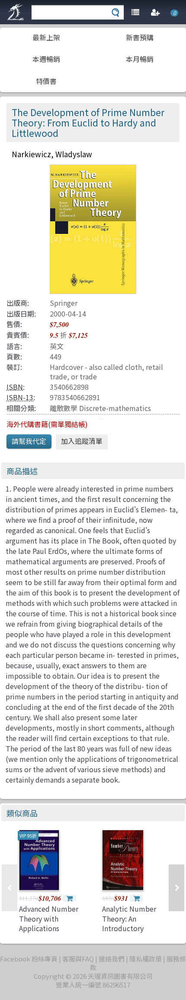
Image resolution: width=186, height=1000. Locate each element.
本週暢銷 (46, 59)
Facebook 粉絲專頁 (29, 958)
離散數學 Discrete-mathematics (100, 408)
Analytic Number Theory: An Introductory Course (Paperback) (133, 923)
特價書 (46, 81)
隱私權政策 (145, 958)
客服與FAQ (78, 958)
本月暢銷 (140, 59)
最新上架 (46, 37)
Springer (63, 303)
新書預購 (140, 37)
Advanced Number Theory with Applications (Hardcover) (48, 923)
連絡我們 (112, 958)
